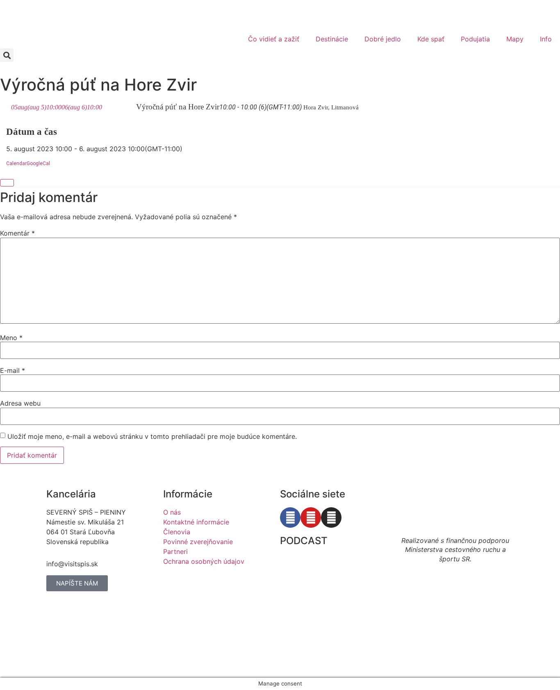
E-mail (12, 370)
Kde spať (430, 39)
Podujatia (475, 39)
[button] (7, 55)
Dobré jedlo (382, 39)
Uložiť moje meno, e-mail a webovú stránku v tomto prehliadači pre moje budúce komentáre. (152, 436)
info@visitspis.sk (72, 564)
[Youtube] (310, 517)
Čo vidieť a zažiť (273, 39)
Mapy (515, 39)
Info (546, 39)
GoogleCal (38, 163)
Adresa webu (20, 403)
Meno (11, 337)
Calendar (16, 163)
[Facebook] (290, 517)
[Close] (7, 182)
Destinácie (332, 39)
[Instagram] (331, 517)
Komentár (17, 233)
